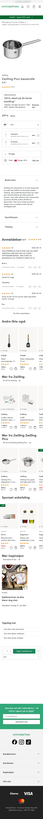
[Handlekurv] (34, 6)
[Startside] (10, 6)
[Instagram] (21, 742)
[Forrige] (4, 49)
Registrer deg (35, 106)
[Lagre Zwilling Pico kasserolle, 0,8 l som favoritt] (38, 651)
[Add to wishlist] (11, 368)
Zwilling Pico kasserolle (30, 24)
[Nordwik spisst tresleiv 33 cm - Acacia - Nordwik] (6, 135)
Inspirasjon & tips (9, 559)
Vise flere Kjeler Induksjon (14, 634)
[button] (8, 87)
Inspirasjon (8, 772)
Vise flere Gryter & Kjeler (13, 638)
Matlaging (6, 22)
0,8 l (5, 657)
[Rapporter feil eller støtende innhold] (39, 267)
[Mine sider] (22, 6)
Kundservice (9, 754)
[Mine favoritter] (28, 6)
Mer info (35, 160)
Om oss (7, 781)
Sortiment (8, 763)
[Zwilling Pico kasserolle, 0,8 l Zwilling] (21, 49)
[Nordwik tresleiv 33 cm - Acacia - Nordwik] (6, 143)
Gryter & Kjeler (18, 22)
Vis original (20, 267)
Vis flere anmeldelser (21, 313)
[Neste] (38, 49)
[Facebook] (14, 742)
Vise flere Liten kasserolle (14, 629)
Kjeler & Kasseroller (10, 24)
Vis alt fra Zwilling (10, 380)
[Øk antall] (10, 651)
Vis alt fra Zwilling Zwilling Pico (15, 443)
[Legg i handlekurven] (15, 368)
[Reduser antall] (3, 651)
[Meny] (40, 6)
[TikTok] (28, 742)
